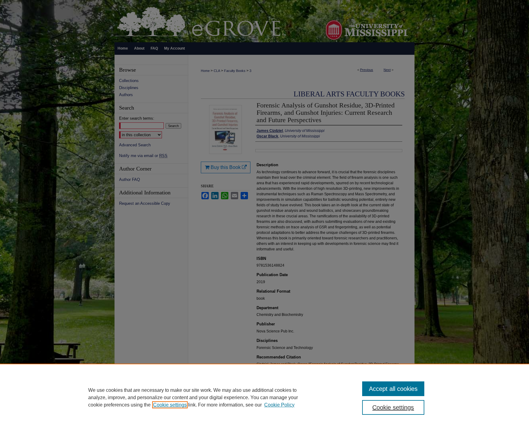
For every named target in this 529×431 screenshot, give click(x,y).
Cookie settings (170, 404)
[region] (264, 397)
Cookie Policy (279, 404)
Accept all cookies (393, 388)
